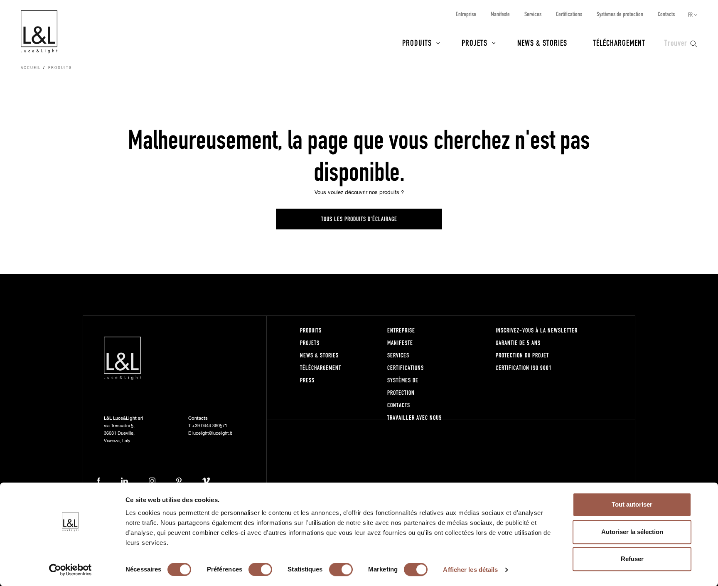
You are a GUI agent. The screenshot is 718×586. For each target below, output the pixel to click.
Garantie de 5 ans (518, 343)
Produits (417, 42)
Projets (474, 42)
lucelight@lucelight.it (212, 433)
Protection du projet (522, 355)
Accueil (31, 68)
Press (307, 380)
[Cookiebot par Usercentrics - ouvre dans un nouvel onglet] (70, 570)
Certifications (569, 14)
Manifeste (500, 14)
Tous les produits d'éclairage (359, 219)
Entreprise (466, 14)
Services (532, 14)
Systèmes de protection (620, 14)
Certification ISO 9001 (524, 367)
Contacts (666, 14)
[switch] (260, 569)
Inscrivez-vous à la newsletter (537, 330)
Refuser (632, 558)
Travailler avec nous (414, 417)
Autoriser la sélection (632, 531)
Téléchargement (619, 42)
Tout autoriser (632, 504)
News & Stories (542, 42)
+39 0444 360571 (209, 425)
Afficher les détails (470, 569)
